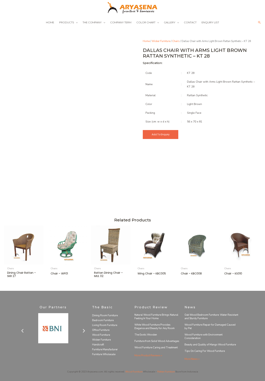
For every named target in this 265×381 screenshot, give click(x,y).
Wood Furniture (101, 335)
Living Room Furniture (104, 325)
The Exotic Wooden (145, 334)
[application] (76, 22)
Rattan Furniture (166, 371)
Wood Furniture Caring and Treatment (156, 347)
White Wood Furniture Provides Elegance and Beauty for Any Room (154, 326)
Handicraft (98, 344)
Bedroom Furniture (103, 320)
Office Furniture (100, 330)
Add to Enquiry (161, 134)
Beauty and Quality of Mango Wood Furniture (210, 344)
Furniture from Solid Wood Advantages (156, 341)
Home (146, 41)
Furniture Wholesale (103, 354)
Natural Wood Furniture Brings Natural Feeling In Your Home (156, 316)
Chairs (176, 41)
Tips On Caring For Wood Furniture (204, 351)
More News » (191, 359)
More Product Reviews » (148, 355)
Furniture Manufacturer (105, 349)
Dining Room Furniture (105, 315)
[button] (259, 22)
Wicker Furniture (161, 41)
